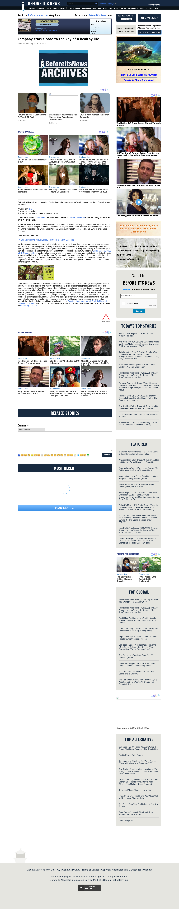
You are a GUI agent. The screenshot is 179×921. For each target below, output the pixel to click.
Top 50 (123, 8)
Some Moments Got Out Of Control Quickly (134, 728)
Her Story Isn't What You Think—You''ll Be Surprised (63, 191)
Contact (66, 869)
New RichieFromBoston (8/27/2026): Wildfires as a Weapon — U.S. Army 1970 (138, 601)
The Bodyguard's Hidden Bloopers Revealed (137, 215)
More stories (52, 30)
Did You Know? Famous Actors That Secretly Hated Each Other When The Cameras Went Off (93, 162)
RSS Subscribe (133, 869)
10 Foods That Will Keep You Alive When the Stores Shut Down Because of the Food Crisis (138, 748)
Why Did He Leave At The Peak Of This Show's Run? (32, 392)
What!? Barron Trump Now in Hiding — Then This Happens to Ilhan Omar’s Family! (138, 423)
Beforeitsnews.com (38, 15)
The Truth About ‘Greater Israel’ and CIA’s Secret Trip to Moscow (136, 673)
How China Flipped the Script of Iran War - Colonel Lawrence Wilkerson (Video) (137, 664)
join (30, 209)
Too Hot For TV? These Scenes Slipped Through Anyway (32, 362)
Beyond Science (59, 8)
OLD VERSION (149, 18)
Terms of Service (90, 869)
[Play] (139, 52)
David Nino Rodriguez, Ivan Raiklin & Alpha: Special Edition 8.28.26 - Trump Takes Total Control (138, 620)
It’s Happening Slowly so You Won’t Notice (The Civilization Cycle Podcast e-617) (137, 762)
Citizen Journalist (77, 218)
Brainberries (23, 157)
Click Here (40, 218)
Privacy (76, 869)
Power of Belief (73, 8)
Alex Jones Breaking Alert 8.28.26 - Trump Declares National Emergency (137, 366)
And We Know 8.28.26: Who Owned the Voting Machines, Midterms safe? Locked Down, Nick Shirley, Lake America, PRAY (139, 344)
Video (116, 8)
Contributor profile (41, 30)
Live (110, 8)
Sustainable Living (89, 8)
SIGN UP (127, 289)
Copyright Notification (112, 869)
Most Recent (133, 8)
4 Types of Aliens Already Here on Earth (136, 790)
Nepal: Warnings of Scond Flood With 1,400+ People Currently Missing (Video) (138, 477)
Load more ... (64, 508)
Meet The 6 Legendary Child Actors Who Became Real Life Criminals (95, 363)
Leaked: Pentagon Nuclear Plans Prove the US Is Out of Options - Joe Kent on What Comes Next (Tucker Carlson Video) (137, 540)
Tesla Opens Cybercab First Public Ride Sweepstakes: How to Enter (136, 813)
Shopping (143, 8)
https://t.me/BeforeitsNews (129, 259)
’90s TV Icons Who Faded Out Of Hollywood (147, 579)
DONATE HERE (126, 19)
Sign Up (157, 4)
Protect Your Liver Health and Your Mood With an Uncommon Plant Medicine (138, 797)
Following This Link (28, 306)
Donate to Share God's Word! (139, 80)
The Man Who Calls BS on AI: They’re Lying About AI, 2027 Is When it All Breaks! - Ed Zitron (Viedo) (138, 682)
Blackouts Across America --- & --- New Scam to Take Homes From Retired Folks (138, 453)
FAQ (58, 869)
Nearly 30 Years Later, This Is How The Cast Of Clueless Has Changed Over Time (64, 393)
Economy (40, 8)
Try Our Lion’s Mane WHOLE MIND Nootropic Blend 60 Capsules (46, 240)
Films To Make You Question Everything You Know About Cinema (62, 162)
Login (150, 4)
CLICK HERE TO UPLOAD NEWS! (149, 32)
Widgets (147, 869)
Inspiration (102, 8)
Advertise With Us (44, 869)
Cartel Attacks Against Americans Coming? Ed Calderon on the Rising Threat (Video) (139, 469)
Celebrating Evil (126, 820)
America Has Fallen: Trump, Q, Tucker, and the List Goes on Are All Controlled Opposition (139, 407)
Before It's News (44, 3)
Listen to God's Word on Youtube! (139, 74)
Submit (139, 311)
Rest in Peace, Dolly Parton (131, 755)
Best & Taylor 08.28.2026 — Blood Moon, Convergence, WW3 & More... (136, 485)
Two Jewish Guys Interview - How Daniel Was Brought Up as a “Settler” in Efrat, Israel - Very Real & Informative (138, 771)
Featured (31, 8)
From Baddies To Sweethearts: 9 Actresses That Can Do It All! (93, 191)
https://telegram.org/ (150, 250)
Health (48, 8)
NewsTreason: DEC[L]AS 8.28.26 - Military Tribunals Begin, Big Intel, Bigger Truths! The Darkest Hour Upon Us (138, 398)
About (30, 869)
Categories (153, 8)
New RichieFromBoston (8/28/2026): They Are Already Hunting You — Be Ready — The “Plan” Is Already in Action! (139, 375)
